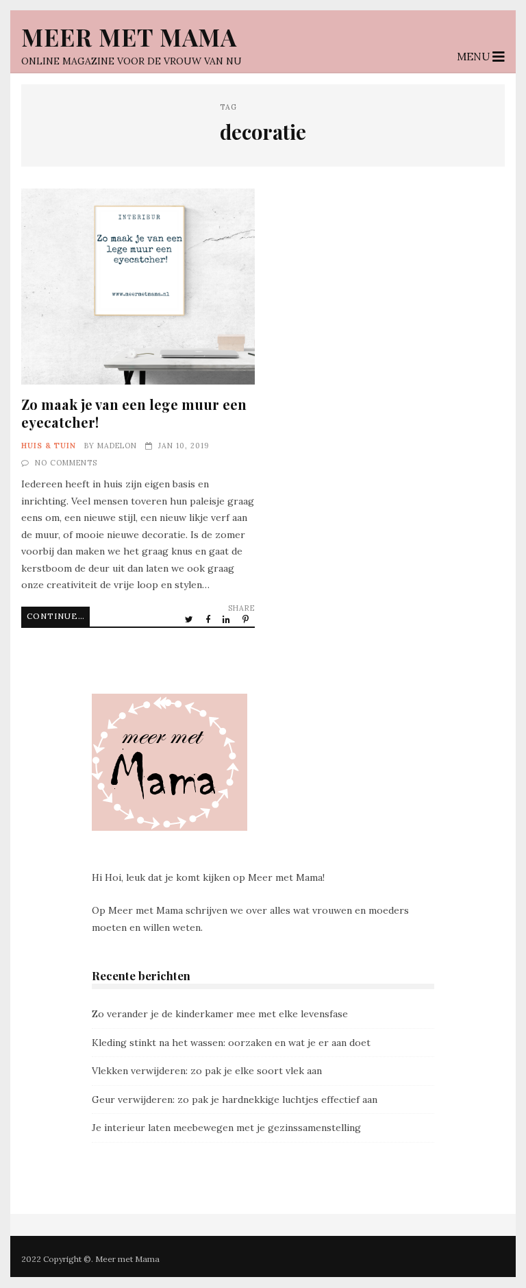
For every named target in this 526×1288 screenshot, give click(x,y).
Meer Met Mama (129, 37)
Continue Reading (58, 616)
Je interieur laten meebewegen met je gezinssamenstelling (226, 1127)
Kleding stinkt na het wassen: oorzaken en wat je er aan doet (231, 1042)
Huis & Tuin (48, 445)
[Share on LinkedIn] (227, 619)
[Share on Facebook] (208, 619)
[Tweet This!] (190, 619)
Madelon (117, 445)
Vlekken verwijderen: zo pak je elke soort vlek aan (207, 1071)
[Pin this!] (246, 619)
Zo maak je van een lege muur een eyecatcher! (138, 287)
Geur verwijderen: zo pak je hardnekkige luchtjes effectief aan (234, 1099)
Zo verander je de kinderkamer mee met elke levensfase (220, 1014)
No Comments (66, 462)
